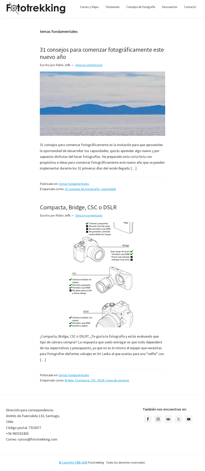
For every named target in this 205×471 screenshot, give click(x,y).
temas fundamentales (74, 184)
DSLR (101, 380)
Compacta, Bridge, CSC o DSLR (78, 207)
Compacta (82, 380)
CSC (93, 380)
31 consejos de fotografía (82, 189)
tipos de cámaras (117, 380)
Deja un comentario (88, 65)
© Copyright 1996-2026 (73, 462)
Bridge (69, 380)
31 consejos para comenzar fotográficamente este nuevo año (102, 53)
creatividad (108, 189)
